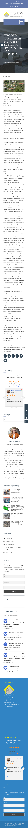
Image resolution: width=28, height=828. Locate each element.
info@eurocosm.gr (9, 706)
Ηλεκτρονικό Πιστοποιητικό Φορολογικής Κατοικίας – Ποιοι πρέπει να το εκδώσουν (17, 515)
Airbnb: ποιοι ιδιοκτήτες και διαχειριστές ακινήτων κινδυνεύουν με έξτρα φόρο (17, 523)
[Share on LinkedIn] (17, 356)
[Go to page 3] (15, 407)
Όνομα (5, 574)
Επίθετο (5, 579)
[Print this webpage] (5, 360)
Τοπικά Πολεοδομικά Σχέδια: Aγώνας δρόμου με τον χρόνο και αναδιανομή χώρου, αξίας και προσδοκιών (17, 499)
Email (5, 585)
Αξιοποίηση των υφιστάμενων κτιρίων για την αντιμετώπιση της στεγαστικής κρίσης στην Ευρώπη (13, 635)
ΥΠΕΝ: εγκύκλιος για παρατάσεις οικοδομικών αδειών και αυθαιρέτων (16, 491)
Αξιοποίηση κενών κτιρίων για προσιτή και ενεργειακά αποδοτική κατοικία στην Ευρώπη (13, 645)
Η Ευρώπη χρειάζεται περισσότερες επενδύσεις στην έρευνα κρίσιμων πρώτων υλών (13, 669)
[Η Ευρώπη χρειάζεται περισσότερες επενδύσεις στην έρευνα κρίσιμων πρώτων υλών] (5, 667)
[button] (2, 45)
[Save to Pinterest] (13, 356)
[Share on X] (9, 356)
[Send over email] (21, 356)
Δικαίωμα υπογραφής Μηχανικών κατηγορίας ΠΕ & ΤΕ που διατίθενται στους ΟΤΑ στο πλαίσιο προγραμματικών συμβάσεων (17, 508)
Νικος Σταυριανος (16, 390)
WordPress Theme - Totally (10, 825)
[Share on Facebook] (5, 356)
